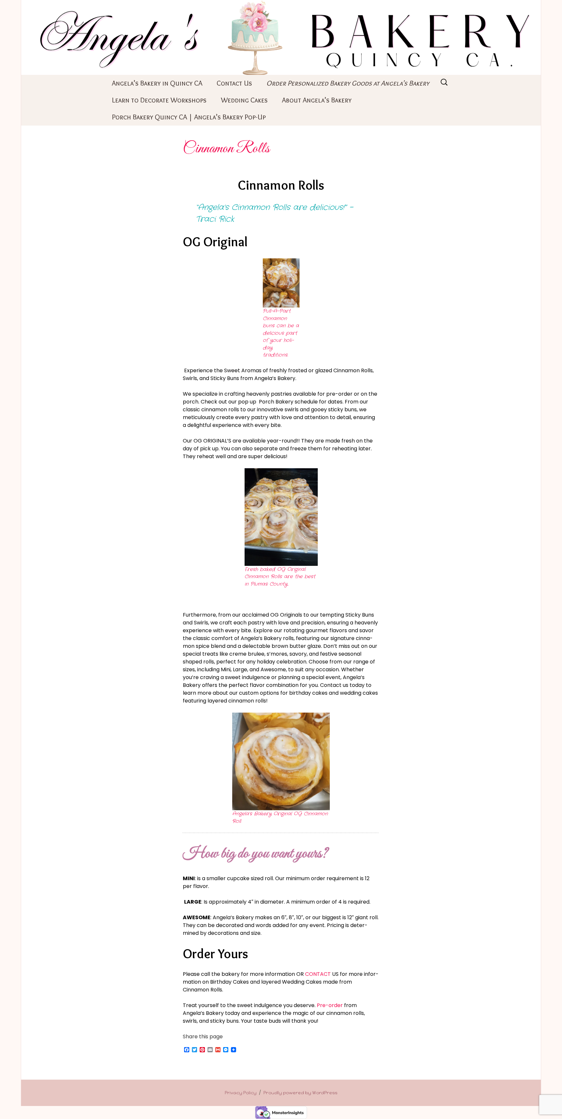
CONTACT (318, 974)
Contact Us (234, 83)
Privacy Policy (241, 1093)
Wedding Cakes (244, 100)
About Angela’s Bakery (317, 100)
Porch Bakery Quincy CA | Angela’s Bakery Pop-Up (189, 117)
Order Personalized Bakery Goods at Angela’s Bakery (347, 83)
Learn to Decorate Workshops (159, 100)
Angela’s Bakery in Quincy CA (157, 83)
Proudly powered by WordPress (300, 1093)
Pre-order (330, 1005)
